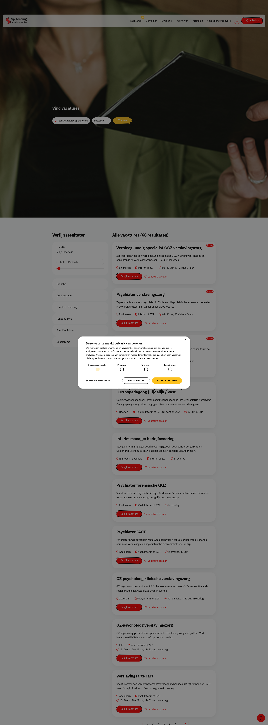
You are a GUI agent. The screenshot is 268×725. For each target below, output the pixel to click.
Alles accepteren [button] (167, 380)
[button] (98, 380)
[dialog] (134, 362)
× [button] (185, 340)
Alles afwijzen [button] (136, 380)
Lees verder (152, 358)
